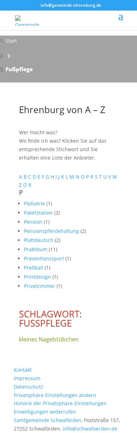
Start (11, 40)
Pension (34, 221)
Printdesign (38, 276)
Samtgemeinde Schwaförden (47, 420)
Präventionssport (44, 258)
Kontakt (23, 369)
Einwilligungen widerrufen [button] (45, 411)
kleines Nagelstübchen (49, 339)
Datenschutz (28, 386)
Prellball (34, 267)
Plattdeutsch (39, 240)
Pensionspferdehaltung (52, 231)
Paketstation (39, 212)
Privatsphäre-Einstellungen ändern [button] (55, 395)
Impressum (27, 378)
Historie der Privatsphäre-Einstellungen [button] (60, 403)
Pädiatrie (35, 203)
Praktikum (36, 249)
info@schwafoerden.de (90, 428)
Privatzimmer (40, 286)
